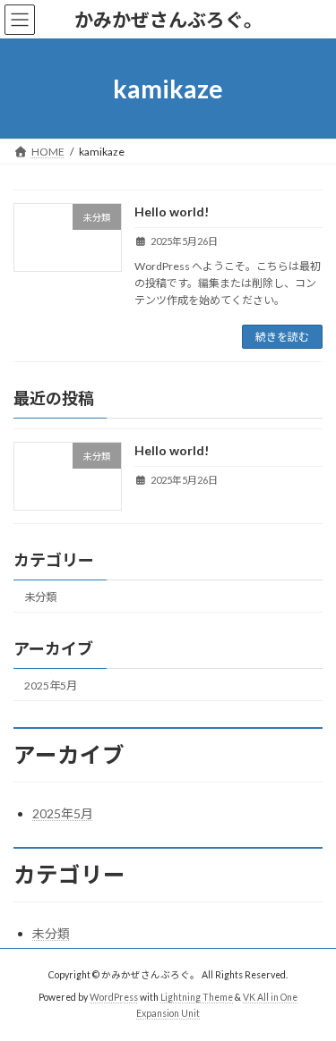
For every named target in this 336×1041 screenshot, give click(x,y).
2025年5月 (50, 685)
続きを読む (282, 336)
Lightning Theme (196, 997)
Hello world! (171, 211)
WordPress (114, 997)
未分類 (40, 597)
